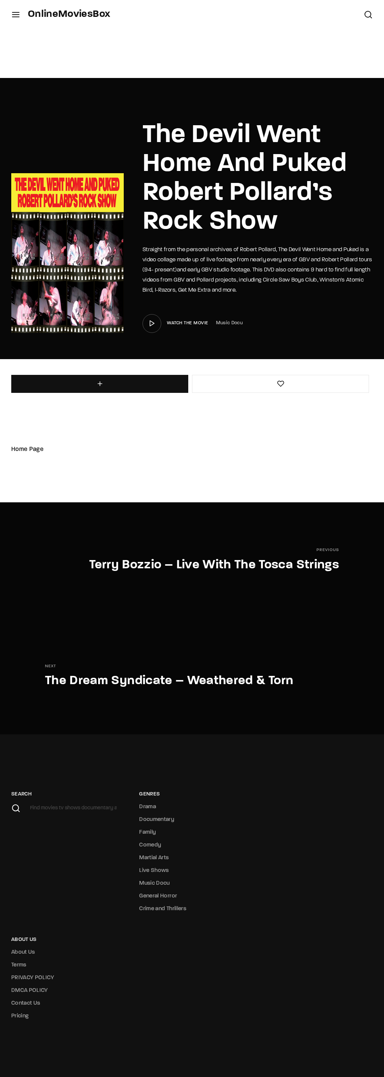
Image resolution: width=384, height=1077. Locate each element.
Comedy (150, 845)
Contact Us (25, 1003)
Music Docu (229, 323)
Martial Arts (154, 858)
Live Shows (154, 870)
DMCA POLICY (29, 990)
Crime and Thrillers (162, 909)
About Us (23, 952)
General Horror (158, 896)
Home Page (27, 449)
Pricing (19, 1016)
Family (147, 832)
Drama (147, 807)
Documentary (156, 819)
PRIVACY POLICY (32, 978)
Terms (19, 965)
